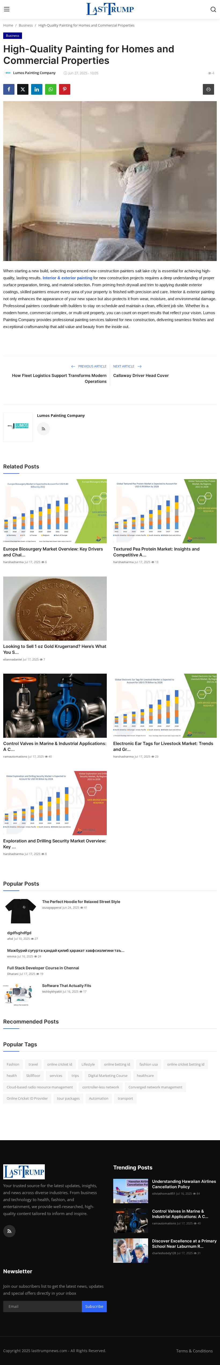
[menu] (6, 9)
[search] (213, 9)
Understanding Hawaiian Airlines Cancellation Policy (184, 1184)
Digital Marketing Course (107, 1075)
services (56, 1075)
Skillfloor (33, 1075)
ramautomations (15, 756)
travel (33, 1064)
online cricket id (59, 1064)
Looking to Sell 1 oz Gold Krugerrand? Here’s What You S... (54, 649)
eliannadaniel (12, 659)
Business (26, 25)
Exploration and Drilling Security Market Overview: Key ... (54, 843)
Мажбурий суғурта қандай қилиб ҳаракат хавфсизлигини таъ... (65, 950)
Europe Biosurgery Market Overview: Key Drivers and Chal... (53, 551)
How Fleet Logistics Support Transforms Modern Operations (59, 378)
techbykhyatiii (52, 991)
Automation (98, 1098)
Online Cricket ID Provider (27, 1098)
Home (8, 25)
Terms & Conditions (194, 1350)
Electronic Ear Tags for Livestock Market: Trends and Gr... (163, 746)
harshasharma (13, 562)
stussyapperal (51, 907)
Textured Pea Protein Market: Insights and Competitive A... (156, 551)
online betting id (117, 1064)
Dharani (13, 974)
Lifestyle (88, 1064)
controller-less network (100, 1087)
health (12, 1075)
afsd (10, 939)
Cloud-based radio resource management (40, 1087)
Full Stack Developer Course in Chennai (43, 968)
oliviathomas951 (163, 1193)
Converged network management (155, 1087)
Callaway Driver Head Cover (141, 375)
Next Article (124, 366)
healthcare (145, 1075)
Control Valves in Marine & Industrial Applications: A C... (55, 746)
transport (125, 1098)
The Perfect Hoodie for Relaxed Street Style (81, 901)
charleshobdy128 (164, 1253)
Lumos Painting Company (61, 415)
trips (75, 1075)
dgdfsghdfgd (19, 932)
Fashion (13, 1064)
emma (11, 956)
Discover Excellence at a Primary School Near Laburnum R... (184, 1243)
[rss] (9, 1231)
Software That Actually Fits (66, 985)
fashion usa (149, 1064)
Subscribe (94, 1306)
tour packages (68, 1098)
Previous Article (92, 366)
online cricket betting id (185, 1064)
